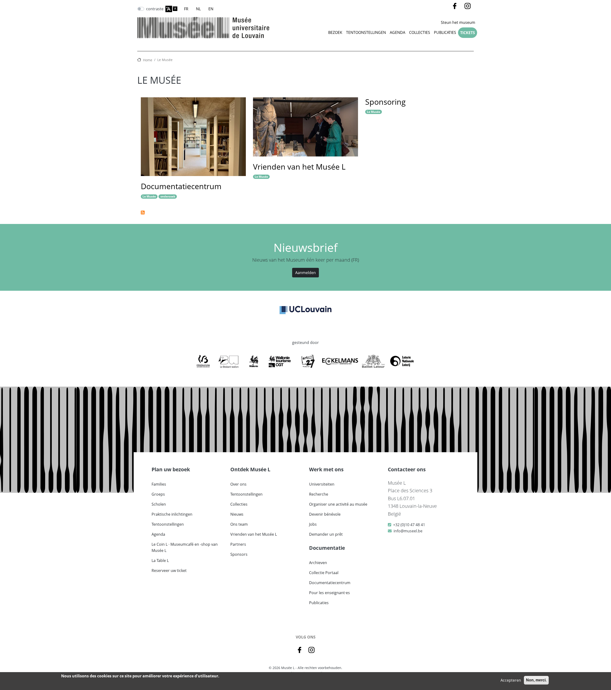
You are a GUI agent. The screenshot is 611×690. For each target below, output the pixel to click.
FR (186, 8)
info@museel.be (408, 531)
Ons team (239, 524)
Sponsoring (385, 102)
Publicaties (445, 32)
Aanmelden (305, 272)
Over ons (238, 484)
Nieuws (236, 514)
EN (210, 8)
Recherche (318, 494)
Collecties (239, 504)
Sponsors (239, 554)
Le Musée (165, 59)
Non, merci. (536, 680)
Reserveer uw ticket (169, 570)
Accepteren (510, 680)
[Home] (203, 28)
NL (198, 8)
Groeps (158, 494)
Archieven (318, 562)
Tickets (467, 32)
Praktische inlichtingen (172, 514)
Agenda (397, 32)
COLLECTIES (419, 32)
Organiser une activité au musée (338, 504)
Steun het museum (458, 22)
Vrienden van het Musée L (299, 166)
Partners (238, 544)
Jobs (313, 524)
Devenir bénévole (325, 514)
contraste (154, 8)
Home (147, 60)
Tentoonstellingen (366, 32)
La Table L (160, 560)
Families (159, 484)
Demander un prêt (326, 534)
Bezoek (335, 32)
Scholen (159, 504)
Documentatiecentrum (181, 186)
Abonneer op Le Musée (143, 212)
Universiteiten (321, 484)
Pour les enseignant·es (329, 592)
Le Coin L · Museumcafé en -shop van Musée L (185, 547)
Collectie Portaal (323, 572)
